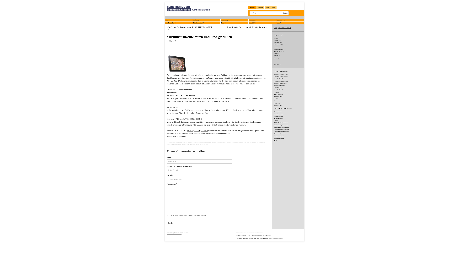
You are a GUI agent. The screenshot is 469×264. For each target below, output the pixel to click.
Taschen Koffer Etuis (279, 136)
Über (278, 22)
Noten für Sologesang (279, 85)
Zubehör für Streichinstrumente (281, 127)
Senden (170, 223)
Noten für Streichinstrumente (281, 81)
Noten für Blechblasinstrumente (281, 79)
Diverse (276, 98)
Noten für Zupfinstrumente (280, 83)
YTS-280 (188, 95)
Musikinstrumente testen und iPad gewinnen (199, 37)
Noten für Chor (277, 87)
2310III (190, 131)
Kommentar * (172, 184)
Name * (169, 158)
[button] (288, 35)
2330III (197, 131)
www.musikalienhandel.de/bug (174, 234)
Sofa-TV (251, 22)
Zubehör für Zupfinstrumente (281, 125)
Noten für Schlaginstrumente (281, 90)
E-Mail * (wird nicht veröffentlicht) (180, 166)
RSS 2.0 (253, 142)
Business (195, 20)
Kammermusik (277, 101)
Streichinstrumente (278, 114)
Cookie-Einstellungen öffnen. (255, 232)
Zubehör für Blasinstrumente (281, 122)
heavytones (224, 20)
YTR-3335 (189, 119)
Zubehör (273, 7)
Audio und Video (278, 96)
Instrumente (260, 7)
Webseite (170, 175)
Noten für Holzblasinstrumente (281, 76)
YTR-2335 (179, 119)
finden (285, 13)
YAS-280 (179, 95)
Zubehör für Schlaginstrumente (281, 131)
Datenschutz (245, 232)
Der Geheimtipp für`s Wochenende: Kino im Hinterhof (246, 27)
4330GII (204, 131)
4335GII (198, 119)
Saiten (275, 140)
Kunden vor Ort (169, 22)
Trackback (191, 144)
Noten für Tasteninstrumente (281, 74)
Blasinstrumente (278, 111)
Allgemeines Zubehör (279, 133)
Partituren (276, 92)
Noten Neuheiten (278, 105)
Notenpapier (277, 103)
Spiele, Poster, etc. (278, 94)
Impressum (239, 232)
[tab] (288, 35)
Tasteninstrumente (278, 116)
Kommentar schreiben (178, 144)
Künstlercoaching (198, 22)
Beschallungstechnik (279, 138)
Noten (267, 7)
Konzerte (279, 20)
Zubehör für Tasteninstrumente (281, 129)
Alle (166, 20)
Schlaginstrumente (278, 118)
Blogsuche (252, 7)
